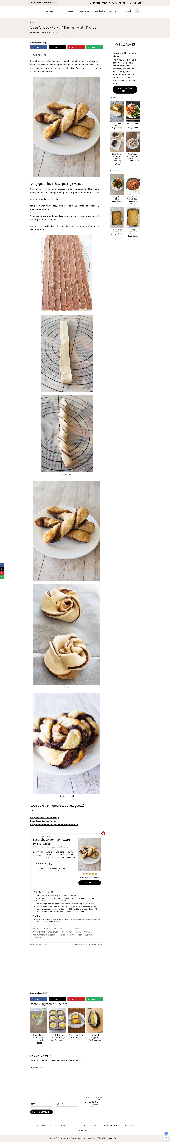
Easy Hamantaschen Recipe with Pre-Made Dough (54, 824)
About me (95, 3)
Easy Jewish (126, 11)
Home (32, 22)
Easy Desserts (69, 11)
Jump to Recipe (39, 55)
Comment (36, 1068)
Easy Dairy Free (52, 11)
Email (60, 1104)
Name (34, 1104)
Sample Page (134, 3)
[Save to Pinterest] (2, 573)
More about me (125, 89)
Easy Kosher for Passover (106, 11)
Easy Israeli (85, 11)
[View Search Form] (137, 10)
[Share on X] (2, 569)
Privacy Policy (109, 3)
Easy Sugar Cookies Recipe (43, 821)
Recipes (123, 3)
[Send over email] (2, 577)
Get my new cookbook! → (42, 2)
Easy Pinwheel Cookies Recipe (44, 817)
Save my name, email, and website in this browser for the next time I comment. (94, 1100)
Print (89, 883)
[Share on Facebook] (2, 565)
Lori (33, 32)
